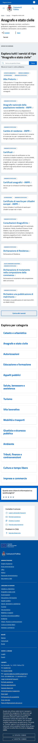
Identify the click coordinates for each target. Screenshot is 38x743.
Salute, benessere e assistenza (10, 604)
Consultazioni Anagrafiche (15, 223)
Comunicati (4, 641)
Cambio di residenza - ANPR (16, 131)
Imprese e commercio (7, 627)
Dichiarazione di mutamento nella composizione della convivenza (16, 272)
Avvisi (3, 644)
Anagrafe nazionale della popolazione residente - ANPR (17, 106)
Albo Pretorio (9, 79)
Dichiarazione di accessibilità (10, 697)
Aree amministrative (7, 566)
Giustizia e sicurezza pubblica (10, 616)
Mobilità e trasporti (7, 613)
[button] (7, 2)
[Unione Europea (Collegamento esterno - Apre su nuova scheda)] (19, 545)
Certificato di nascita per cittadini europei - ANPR (19, 203)
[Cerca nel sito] (33, 8)
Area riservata (5, 700)
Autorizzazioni (5, 595)
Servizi (8, 15)
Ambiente (4, 619)
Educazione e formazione (9, 598)
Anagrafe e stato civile (8, 592)
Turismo (3, 607)
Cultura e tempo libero (8, 625)
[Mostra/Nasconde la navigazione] (4, 8)
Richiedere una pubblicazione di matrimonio (18, 295)
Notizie (3, 638)
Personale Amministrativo (9, 575)
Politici (3, 572)
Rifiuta (20, 735)
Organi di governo (6, 563)
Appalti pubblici (6, 601)
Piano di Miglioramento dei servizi (11, 703)
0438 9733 (7, 668)
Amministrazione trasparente (10, 691)
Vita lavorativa (5, 610)
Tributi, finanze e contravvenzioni (11, 622)
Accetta (20, 739)
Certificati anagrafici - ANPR (16, 182)
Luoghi (3, 654)
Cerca (33, 63)
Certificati (8, 152)
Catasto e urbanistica (7, 589)
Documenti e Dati (6, 578)
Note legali (4, 694)
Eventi (3, 657)
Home (2, 15)
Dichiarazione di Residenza (16, 250)
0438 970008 (8, 671)
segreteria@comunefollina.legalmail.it (16, 674)
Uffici (2, 569)
